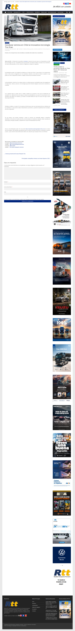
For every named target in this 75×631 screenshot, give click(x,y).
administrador (13, 49)
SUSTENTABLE (56, 64)
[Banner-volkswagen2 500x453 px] (62, 555)
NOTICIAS (7, 42)
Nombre (6, 181)
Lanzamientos (17, 12)
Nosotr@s (9, 12)
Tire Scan (43, 49)
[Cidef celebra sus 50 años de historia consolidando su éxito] (56, 86)
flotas (26, 49)
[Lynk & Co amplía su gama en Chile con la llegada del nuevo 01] (56, 79)
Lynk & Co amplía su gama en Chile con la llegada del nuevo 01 (65, 81)
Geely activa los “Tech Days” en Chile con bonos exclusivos (30, 1)
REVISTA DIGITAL (30, 12)
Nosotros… (34, 603)
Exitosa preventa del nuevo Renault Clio (14, 153)
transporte (48, 49)
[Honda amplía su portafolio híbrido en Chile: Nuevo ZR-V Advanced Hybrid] (62, 52)
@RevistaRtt (12, 145)
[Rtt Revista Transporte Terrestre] (5, 12)
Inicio (33, 601)
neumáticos (36, 49)
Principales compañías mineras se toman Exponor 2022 (36, 158)
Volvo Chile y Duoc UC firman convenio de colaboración (65, 94)
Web (5, 192)
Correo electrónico (8, 186)
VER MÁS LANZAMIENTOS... (59, 109)
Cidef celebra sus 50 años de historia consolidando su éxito (65, 88)
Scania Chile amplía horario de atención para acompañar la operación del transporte (51, 614)
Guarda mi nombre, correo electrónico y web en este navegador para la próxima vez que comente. (24, 199)
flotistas (28, 49)
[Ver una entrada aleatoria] (69, 12)
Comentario (6, 166)
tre (21, 142)
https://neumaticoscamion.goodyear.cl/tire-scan (35, 128)
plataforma (40, 49)
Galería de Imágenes (36, 607)
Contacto (34, 611)
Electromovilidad (52, 12)
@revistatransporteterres (15, 142)
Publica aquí (44, 12)
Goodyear (26, 61)
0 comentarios (20, 49)
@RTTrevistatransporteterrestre (17, 144)
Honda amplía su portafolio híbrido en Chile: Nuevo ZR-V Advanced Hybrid (62, 69)
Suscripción (34, 609)
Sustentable (60, 12)
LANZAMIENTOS (56, 63)
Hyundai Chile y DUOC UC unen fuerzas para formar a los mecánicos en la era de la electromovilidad (65, 102)
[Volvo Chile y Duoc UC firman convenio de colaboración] (56, 92)
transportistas (7, 50)
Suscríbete (37, 12)
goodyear (31, 49)
